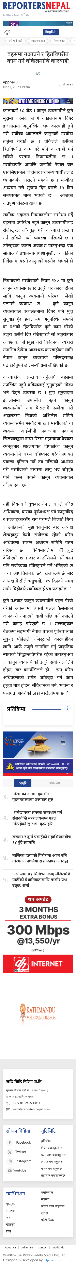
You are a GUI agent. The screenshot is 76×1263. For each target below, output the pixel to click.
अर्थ (8, 1218)
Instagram (23, 1162)
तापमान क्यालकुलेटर (53, 1176)
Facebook (23, 1143)
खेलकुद (10, 1225)
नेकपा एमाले (59, 40)
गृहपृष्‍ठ (10, 1204)
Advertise (27, 1247)
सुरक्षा (44, 1213)
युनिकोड (46, 1141)
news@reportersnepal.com (31, 1109)
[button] (69, 32)
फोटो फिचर (47, 1220)
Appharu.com (54, 1260)
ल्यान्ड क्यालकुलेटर (52, 1162)
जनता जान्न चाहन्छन (52, 1207)
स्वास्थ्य (45, 1200)
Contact (42, 1247)
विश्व (8, 1232)
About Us (10, 1247)
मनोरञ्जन (47, 1193)
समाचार (10, 1211)
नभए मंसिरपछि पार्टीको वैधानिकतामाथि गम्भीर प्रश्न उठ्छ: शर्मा (41, 880)
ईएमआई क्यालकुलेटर (54, 1155)
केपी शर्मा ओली (15, 40)
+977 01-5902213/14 (26, 1103)
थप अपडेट (38, 899)
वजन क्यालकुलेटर (51, 1169)
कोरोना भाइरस (38, 40)
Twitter (20, 1152)
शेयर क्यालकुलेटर (51, 1148)
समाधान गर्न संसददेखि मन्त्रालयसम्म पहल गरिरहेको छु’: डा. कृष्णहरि (37, 818)
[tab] (22, 783)
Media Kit (58, 1247)
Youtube (19, 1171)
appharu (10, 82)
